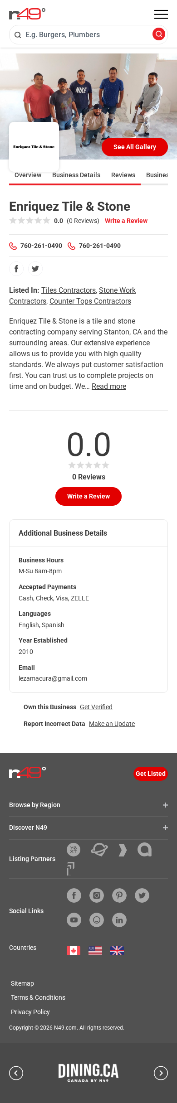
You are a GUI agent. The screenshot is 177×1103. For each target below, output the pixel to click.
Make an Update (112, 723)
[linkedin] (119, 920)
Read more (109, 386)
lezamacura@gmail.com (53, 678)
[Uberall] (103, 849)
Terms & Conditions (38, 997)
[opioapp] (97, 920)
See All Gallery (134, 146)
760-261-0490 (41, 245)
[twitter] (35, 268)
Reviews (123, 175)
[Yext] (77, 849)
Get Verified (96, 707)
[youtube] (74, 920)
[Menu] (161, 14)
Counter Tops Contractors (90, 301)
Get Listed (151, 773)
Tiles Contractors (68, 290)
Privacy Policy (30, 1012)
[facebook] (16, 268)
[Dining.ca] (88, 1072)
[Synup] (126, 850)
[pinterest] (119, 895)
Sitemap (22, 983)
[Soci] (70, 868)
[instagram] (97, 895)
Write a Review (126, 220)
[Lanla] (148, 849)
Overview (28, 175)
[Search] (158, 35)
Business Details (76, 175)
